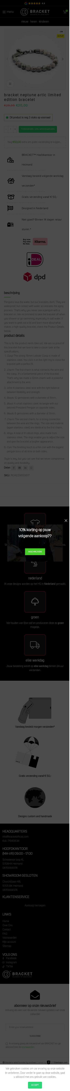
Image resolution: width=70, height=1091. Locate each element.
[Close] (66, 520)
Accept (35, 1085)
